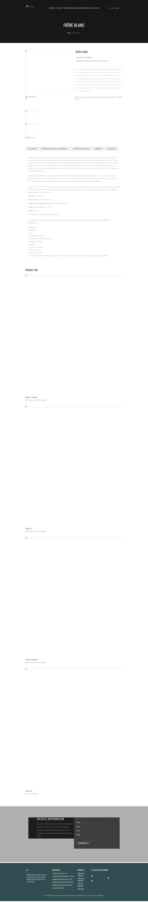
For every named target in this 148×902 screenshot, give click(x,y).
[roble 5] (31, 117)
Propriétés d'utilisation (81, 149)
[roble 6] (31, 104)
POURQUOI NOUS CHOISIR (70, 8)
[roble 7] (31, 130)
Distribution (32, 149)
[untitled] (30, 137)
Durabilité (98, 149)
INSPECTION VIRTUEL (83, 8)
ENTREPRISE (52, 8)
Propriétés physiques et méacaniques (54, 149)
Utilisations (111, 149)
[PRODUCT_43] (49, 71)
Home (69, 33)
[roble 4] (30, 96)
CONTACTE (97, 8)
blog (91, 8)
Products (59, 8)
